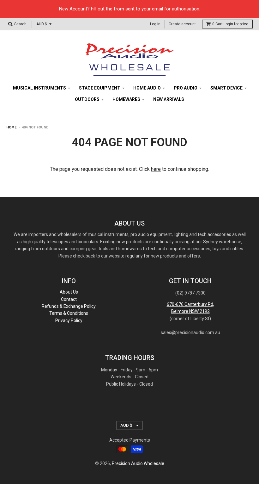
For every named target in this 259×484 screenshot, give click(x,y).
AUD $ (41, 24)
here (156, 169)
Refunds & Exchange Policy (69, 306)
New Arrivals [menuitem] (168, 99)
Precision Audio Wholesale (138, 463)
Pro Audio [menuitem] (185, 87)
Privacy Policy (68, 320)
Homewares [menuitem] (126, 99)
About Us (69, 292)
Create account (182, 24)
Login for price (236, 24)
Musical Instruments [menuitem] (39, 87)
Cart (230, 24)
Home (11, 127)
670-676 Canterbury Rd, (190, 304)
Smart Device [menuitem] (226, 87)
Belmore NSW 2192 (190, 311)
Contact (69, 299)
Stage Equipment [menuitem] (99, 87)
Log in (155, 24)
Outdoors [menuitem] (87, 99)
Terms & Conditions (68, 313)
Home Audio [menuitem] (147, 87)
